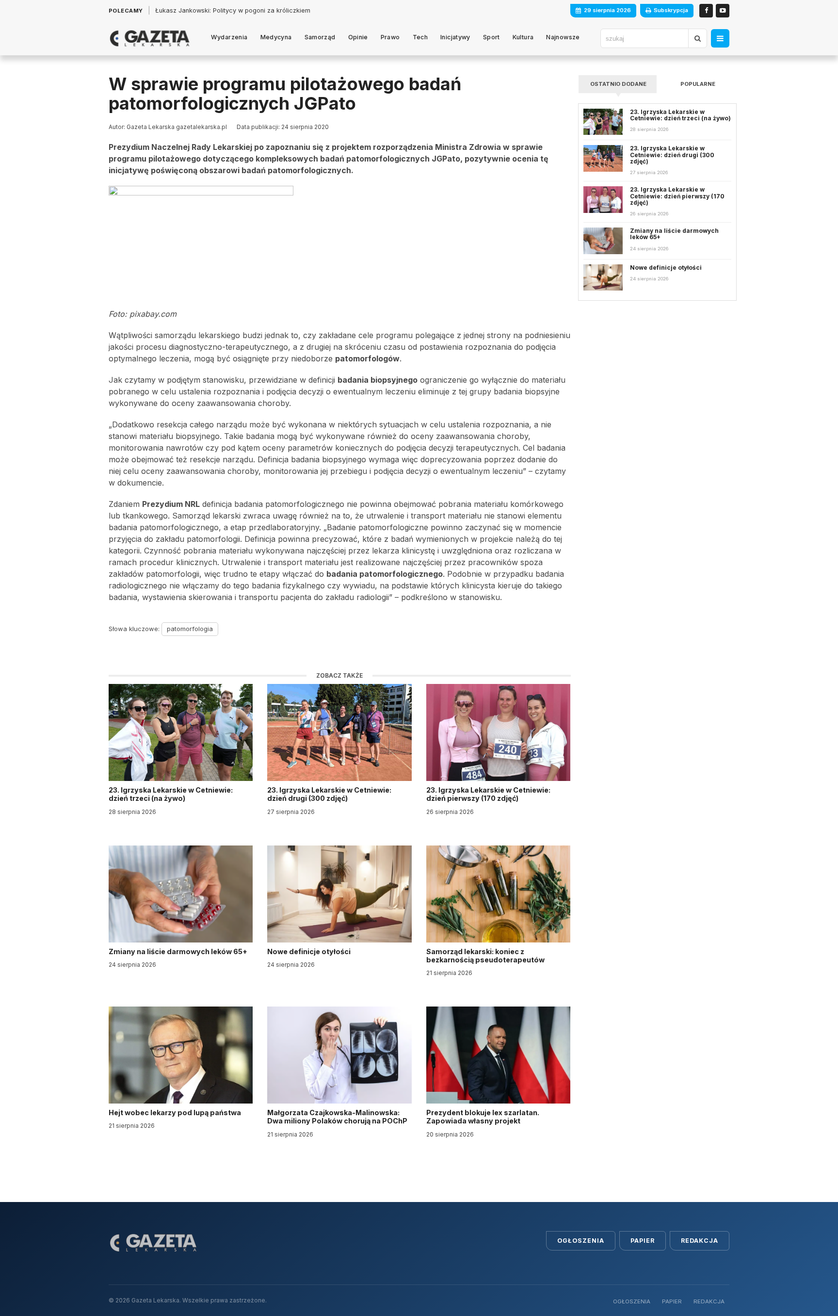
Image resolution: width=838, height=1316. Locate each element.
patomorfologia (190, 629)
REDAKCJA (709, 1301)
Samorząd (320, 37)
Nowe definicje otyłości (309, 951)
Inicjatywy (455, 37)
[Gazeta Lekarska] (150, 38)
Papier (642, 1240)
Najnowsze (563, 37)
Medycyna (276, 37)
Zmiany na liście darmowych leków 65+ (179, 951)
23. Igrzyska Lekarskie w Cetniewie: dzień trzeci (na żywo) (171, 794)
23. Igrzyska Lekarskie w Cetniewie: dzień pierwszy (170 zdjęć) (488, 794)
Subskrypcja (671, 10)
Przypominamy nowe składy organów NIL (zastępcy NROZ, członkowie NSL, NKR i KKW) (285, 10)
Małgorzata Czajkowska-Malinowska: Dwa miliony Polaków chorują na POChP (337, 1116)
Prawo (390, 37)
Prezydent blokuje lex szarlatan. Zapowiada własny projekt (482, 1116)
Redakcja (699, 1240)
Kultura (523, 37)
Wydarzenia (229, 37)
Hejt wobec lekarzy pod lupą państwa (175, 1112)
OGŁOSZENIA (631, 1301)
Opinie (358, 37)
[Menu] (720, 38)
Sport (491, 37)
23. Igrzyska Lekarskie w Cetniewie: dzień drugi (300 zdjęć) (329, 794)
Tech (420, 37)
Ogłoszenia (580, 1240)
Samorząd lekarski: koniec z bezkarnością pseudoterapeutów (486, 955)
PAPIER (672, 1301)
